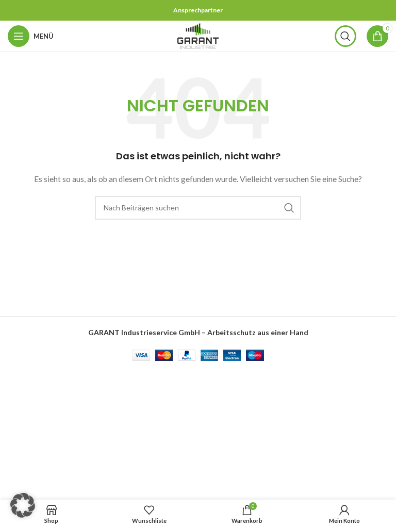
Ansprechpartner (198, 10)
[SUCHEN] (289, 208)
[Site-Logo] (198, 35)
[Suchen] (345, 36)
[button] (22, 505)
